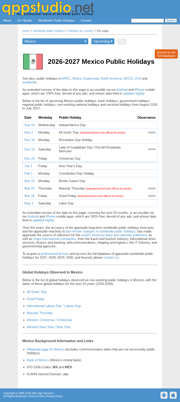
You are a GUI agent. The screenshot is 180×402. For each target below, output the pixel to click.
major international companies (54, 239)
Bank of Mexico (38, 360)
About (7, 20)
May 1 (28, 203)
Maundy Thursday (40, 313)
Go (122, 41)
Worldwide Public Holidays (56, 20)
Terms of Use (36, 396)
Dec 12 (29, 149)
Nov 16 (29, 140)
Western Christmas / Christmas (49, 320)
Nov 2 (28, 132)
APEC (66, 78)
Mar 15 (29, 181)
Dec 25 (29, 158)
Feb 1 (28, 173)
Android (122, 89)
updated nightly (133, 93)
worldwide (29, 82)
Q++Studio (24, 20)
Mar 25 (29, 188)
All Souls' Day (37, 292)
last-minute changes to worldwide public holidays (100, 231)
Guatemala (91, 78)
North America (111, 78)
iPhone (139, 89)
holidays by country (80, 30)
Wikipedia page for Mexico (46, 349)
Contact (86, 20)
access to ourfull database (166, 53)
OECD (128, 78)
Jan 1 (28, 166)
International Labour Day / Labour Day (54, 306)
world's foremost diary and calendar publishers (114, 235)
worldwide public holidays (49, 30)
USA (138, 78)
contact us (111, 257)
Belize (76, 78)
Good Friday (36, 299)
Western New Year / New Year (48, 327)
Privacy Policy (54, 396)
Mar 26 (29, 196)
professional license (55, 253)
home (25, 30)
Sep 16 (29, 125)
